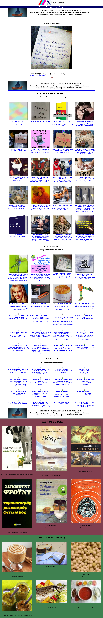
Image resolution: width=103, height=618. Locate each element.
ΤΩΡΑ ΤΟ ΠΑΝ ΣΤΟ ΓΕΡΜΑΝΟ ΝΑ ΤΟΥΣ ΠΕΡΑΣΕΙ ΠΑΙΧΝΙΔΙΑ (84, 404)
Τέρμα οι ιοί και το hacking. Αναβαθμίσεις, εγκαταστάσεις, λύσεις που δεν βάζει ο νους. (40, 151)
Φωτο (43, 7)
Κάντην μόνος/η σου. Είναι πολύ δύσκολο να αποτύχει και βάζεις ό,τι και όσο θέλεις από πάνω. (85, 179)
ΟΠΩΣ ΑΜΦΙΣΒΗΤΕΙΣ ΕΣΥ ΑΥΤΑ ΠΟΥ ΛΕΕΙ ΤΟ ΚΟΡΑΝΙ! (40, 382)
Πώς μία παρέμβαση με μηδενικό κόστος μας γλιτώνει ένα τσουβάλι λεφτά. (40, 306)
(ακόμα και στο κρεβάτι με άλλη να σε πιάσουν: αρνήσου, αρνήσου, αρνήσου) (40, 404)
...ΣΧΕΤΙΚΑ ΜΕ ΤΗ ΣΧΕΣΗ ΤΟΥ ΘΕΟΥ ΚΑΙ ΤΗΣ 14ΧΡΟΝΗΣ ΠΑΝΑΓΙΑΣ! (62, 382)
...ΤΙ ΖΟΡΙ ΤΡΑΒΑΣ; (40, 122)
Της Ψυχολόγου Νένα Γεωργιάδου (18, 235)
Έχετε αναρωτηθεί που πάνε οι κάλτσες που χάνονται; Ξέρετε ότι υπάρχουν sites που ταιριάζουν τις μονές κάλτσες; (85, 306)
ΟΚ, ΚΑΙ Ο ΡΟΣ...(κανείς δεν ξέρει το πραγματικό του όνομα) (40, 394)
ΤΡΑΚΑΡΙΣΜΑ (33, 75)
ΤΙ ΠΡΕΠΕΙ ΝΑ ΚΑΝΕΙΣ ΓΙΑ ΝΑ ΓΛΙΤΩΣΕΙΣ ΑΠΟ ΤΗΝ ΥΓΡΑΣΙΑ (85, 276)
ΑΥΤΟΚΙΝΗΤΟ (41, 75)
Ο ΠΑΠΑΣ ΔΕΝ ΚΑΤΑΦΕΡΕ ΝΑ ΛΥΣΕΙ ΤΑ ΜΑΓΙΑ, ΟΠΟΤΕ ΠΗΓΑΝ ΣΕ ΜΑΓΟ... (85, 151)
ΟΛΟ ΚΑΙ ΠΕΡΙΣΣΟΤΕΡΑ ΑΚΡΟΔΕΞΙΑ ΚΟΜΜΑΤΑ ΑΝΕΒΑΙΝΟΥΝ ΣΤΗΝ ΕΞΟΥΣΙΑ (40, 179)
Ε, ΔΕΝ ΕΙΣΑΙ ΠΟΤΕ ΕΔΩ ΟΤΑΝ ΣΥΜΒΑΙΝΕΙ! (85, 382)
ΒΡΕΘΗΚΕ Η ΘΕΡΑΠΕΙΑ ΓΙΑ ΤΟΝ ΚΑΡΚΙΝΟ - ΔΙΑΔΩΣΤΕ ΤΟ (18, 334)
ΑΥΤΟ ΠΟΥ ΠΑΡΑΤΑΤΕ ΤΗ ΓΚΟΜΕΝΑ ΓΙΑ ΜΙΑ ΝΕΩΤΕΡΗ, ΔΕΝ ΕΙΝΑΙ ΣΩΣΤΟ (85, 123)
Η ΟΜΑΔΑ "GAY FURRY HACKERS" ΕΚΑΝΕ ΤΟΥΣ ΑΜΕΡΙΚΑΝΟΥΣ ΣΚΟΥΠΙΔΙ (63, 179)
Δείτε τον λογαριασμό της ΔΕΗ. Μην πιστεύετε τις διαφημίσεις (62, 275)
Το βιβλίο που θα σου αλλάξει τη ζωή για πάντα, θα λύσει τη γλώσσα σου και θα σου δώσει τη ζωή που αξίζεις (18, 348)
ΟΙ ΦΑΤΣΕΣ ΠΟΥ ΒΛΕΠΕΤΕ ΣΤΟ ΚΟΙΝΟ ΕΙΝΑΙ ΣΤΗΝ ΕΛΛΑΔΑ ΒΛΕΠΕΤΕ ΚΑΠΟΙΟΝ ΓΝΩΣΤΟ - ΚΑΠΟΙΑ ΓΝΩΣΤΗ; (62, 336)
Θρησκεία (52, 7)
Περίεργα (61, 7)
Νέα (40, 7)
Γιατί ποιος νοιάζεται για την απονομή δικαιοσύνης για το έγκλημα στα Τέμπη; (40, 207)
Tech (47, 7)
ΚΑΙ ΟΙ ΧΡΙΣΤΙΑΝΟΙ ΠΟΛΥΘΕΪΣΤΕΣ (18, 403)
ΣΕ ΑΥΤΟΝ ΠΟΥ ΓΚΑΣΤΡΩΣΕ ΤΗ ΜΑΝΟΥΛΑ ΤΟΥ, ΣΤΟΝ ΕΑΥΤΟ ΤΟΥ (62, 394)
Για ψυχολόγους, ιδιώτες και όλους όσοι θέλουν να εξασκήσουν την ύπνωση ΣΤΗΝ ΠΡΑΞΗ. (62, 123)
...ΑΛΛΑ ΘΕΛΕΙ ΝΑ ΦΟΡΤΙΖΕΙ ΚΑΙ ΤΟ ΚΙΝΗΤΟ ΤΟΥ (40, 371)
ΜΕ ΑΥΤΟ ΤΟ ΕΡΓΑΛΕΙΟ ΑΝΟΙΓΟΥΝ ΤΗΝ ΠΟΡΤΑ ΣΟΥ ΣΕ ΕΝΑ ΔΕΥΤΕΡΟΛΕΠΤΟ (63, 348)
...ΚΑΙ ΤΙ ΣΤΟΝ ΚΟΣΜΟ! (62, 403)
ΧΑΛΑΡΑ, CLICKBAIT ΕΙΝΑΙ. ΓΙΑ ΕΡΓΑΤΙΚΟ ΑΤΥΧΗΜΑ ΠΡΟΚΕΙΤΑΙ (62, 207)
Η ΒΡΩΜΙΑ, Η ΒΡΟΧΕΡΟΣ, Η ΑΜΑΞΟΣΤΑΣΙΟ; (85, 371)
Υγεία (57, 7)
